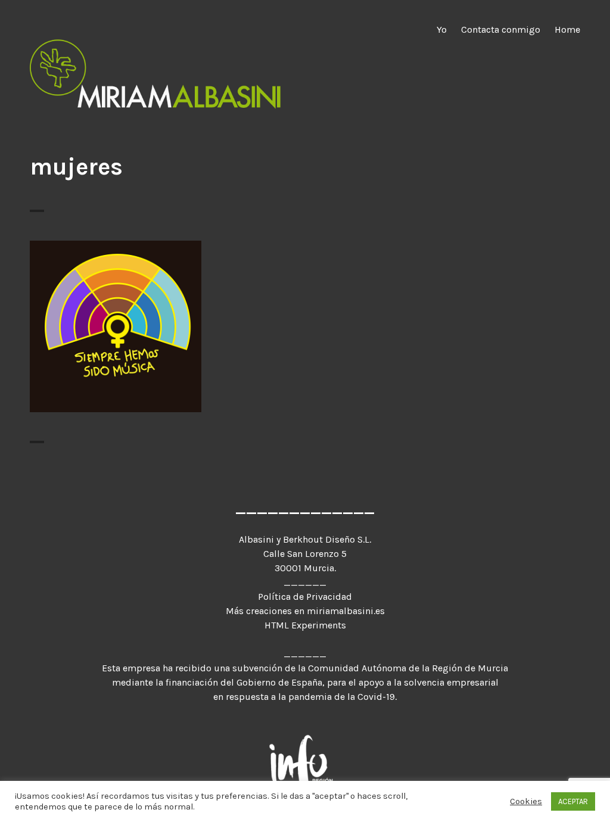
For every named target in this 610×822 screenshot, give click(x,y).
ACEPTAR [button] (573, 808)
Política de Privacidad (305, 596)
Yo (442, 29)
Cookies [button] (526, 808)
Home (567, 29)
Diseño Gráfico (115, 336)
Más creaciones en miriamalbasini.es (305, 610)
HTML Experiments (305, 625)
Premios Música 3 (116, 319)
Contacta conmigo (500, 29)
